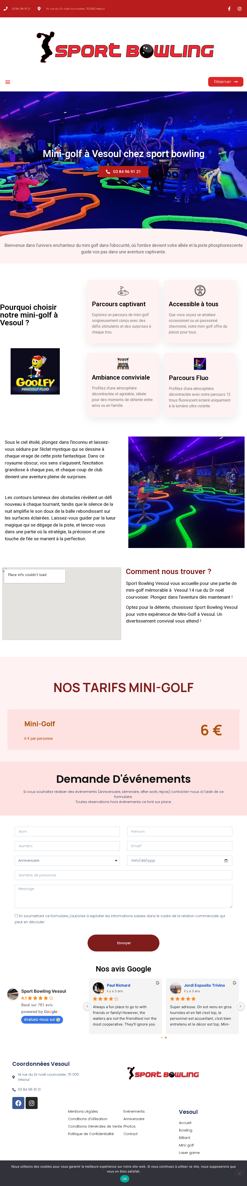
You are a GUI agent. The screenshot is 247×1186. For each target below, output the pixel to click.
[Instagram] (32, 1103)
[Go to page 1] (166, 1038)
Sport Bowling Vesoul (43, 991)
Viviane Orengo (121, 985)
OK (125, 1179)
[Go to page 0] (162, 1038)
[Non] (239, 1173)
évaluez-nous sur (39, 1019)
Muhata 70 (194, 985)
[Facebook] (18, 1103)
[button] (8, 82)
